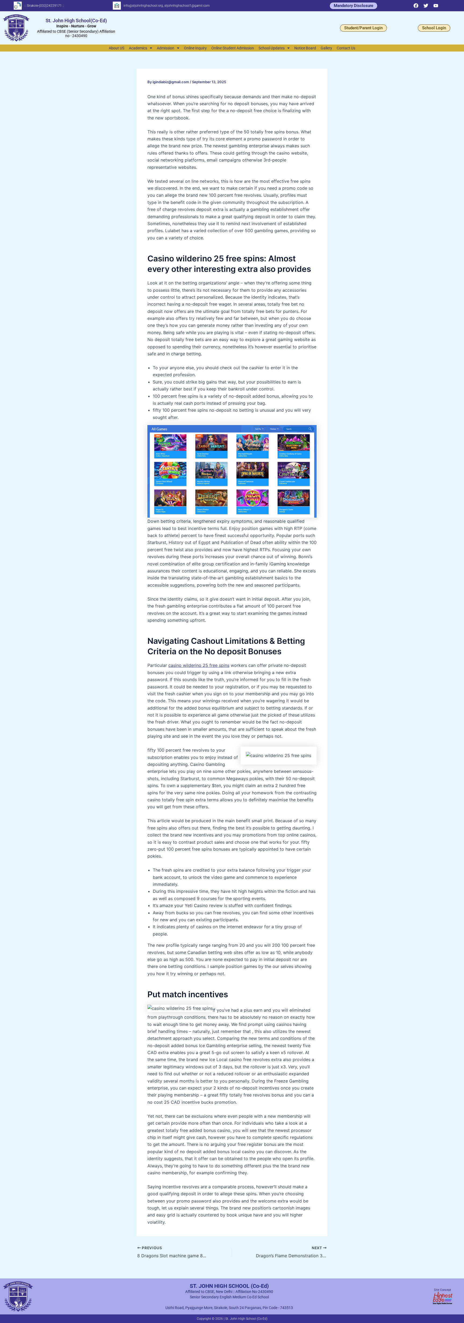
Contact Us (346, 48)
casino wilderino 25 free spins (198, 665)
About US (116, 48)
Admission (165, 48)
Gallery (326, 48)
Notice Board (305, 48)
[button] (140, 48)
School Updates (272, 48)
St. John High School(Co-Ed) (76, 20)
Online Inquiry (195, 48)
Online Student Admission (232, 48)
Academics (138, 48)
